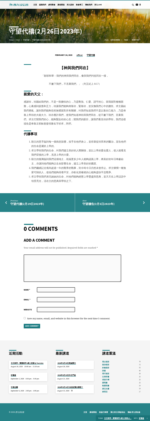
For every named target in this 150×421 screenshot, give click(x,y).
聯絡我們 (88, 5)
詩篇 (104, 370)
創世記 (105, 391)
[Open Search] (133, 5)
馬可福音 (105, 373)
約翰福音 (105, 368)
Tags (126, 40)
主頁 (35, 5)
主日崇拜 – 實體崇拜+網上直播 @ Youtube (27, 363)
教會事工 (79, 5)
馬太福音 (105, 362)
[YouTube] (136, 5)
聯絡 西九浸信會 (134, 412)
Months (135, 40)
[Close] (147, 418)
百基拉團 (14, 387)
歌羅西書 (105, 385)
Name (27, 290)
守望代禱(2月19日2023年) (27, 204)
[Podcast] (140, 4)
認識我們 (42, 5)
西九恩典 (70, 5)
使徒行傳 (105, 379)
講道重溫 (61, 5)
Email (27, 299)
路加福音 (105, 364)
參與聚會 (51, 5)
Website (28, 309)
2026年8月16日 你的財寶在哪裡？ (70, 387)
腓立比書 (105, 389)
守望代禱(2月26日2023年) (41, 40)
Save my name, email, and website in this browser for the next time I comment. (68, 318)
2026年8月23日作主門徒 (66, 375)
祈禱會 (13, 375)
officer (79, 55)
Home (11, 40)
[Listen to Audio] (72, 390)
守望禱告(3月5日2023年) (98, 204)
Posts (18, 40)
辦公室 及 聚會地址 (118, 412)
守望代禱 (26, 40)
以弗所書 (105, 376)
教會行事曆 (103, 412)
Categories (115, 40)
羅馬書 (105, 383)
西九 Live (98, 5)
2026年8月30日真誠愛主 (66, 363)
